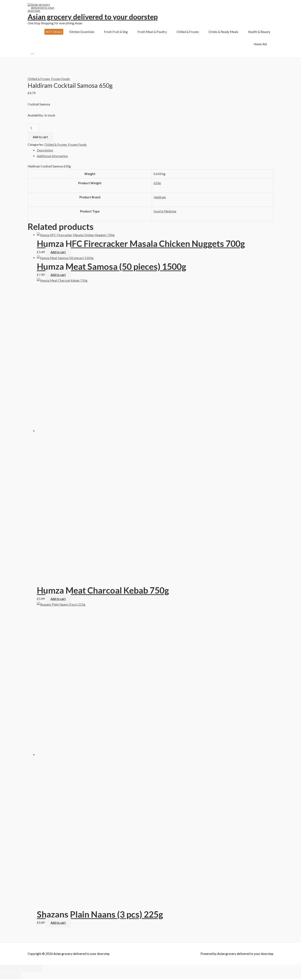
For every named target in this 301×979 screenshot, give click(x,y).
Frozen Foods (60, 79)
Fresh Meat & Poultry (152, 32)
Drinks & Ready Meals (223, 32)
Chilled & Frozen (188, 32)
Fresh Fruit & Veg (116, 32)
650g (157, 183)
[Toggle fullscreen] (27, 968)
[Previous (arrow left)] (5, 975)
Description (45, 150)
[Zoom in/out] (38, 968)
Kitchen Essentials (81, 32)
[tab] (155, 150)
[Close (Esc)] (5, 968)
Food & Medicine (165, 211)
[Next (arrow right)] (16, 975)
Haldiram (160, 197)
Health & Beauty (259, 32)
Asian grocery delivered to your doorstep (93, 16)
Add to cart (40, 137)
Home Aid (260, 44)
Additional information (52, 156)
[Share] (16, 968)
